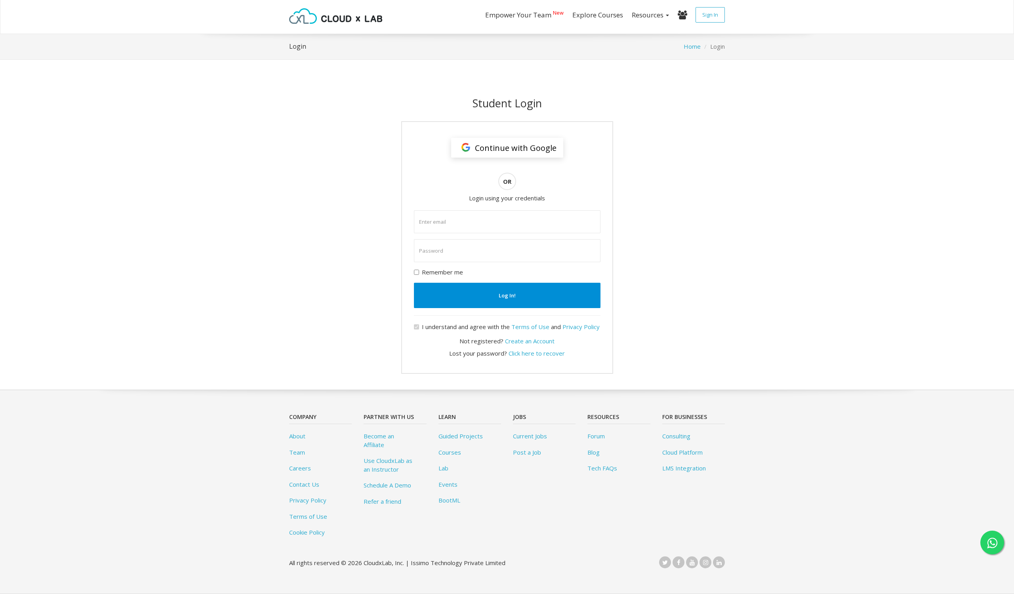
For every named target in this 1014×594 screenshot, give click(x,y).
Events (447, 484)
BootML (449, 500)
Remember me (442, 272)
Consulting (676, 436)
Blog (593, 452)
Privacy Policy (581, 327)
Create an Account (530, 341)
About (297, 436)
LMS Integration (684, 468)
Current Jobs (530, 436)
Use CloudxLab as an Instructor (388, 465)
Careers (300, 468)
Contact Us (304, 484)
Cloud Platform (682, 452)
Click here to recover (537, 353)
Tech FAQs (602, 468)
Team (297, 452)
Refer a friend (382, 501)
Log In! (507, 295)
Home (692, 46)
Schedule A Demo (387, 485)
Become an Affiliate (379, 440)
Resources (648, 14)
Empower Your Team (524, 14)
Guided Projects (460, 436)
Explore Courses (597, 14)
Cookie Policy (307, 532)
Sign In (710, 14)
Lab (443, 468)
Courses (449, 452)
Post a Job (527, 452)
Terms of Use (530, 327)
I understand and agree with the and (511, 327)
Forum (596, 436)
